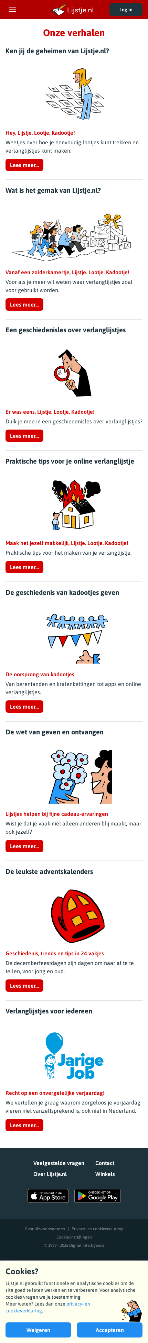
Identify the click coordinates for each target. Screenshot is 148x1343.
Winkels (105, 1174)
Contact (104, 1163)
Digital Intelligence (86, 1245)
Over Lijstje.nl (50, 1174)
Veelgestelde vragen (58, 1163)
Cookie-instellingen (74, 1237)
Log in (126, 9)
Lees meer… (24, 165)
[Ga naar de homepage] (74, 9)
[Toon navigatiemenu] (12, 9)
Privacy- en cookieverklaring (98, 1229)
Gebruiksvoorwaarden (45, 1229)
